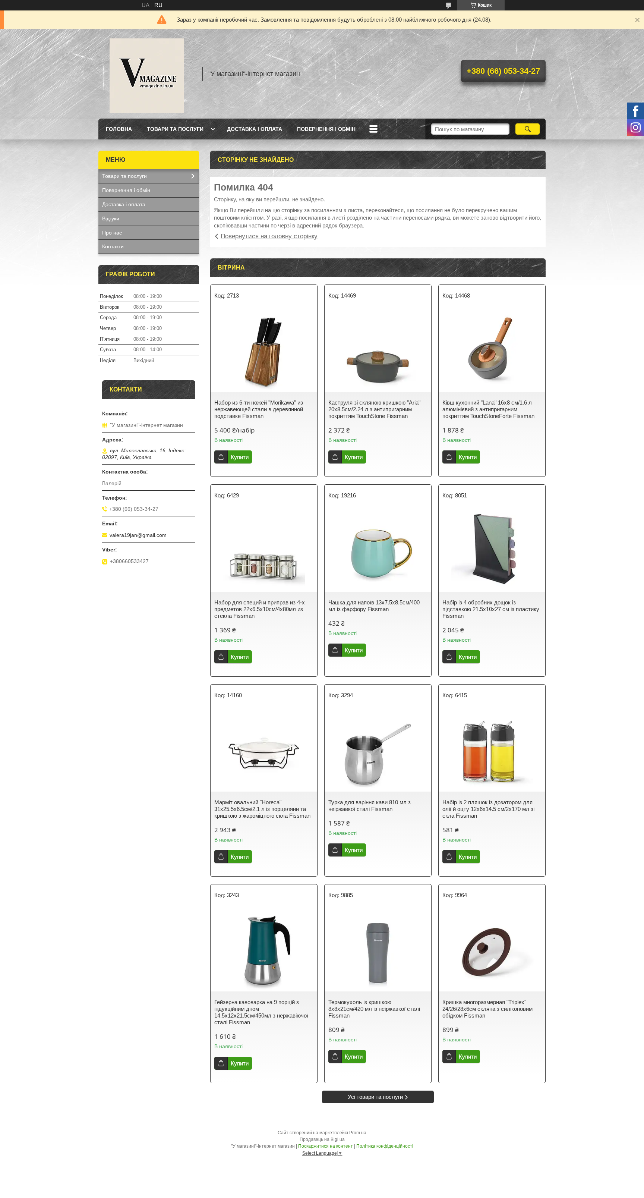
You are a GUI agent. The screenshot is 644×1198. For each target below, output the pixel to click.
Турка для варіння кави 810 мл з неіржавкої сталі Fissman (369, 805)
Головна (119, 129)
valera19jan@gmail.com (138, 535)
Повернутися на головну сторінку (269, 236)
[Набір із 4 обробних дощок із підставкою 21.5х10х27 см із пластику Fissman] (492, 551)
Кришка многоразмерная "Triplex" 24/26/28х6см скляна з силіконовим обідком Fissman (487, 1009)
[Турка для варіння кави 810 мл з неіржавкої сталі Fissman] (377, 751)
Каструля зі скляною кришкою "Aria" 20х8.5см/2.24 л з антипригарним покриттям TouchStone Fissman (374, 409)
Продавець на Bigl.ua (322, 1139)
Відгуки (110, 218)
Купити (240, 457)
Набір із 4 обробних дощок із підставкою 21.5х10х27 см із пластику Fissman (490, 609)
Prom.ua (357, 1132)
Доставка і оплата (254, 129)
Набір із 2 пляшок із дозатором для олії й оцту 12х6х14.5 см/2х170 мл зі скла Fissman (488, 809)
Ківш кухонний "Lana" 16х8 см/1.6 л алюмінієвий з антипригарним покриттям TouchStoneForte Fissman (488, 409)
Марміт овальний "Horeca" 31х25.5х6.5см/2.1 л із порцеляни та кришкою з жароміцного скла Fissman (262, 809)
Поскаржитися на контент (325, 1146)
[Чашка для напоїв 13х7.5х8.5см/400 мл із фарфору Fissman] (377, 551)
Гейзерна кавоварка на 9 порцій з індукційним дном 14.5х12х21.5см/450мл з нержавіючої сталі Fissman (261, 1012)
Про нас (112, 233)
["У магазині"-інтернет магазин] (146, 74)
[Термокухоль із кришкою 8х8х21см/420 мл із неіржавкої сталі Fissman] (377, 950)
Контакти (113, 246)
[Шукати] (527, 129)
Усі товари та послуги (375, 1097)
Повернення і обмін (326, 129)
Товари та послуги (175, 129)
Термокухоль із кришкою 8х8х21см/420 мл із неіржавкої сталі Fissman (374, 1009)
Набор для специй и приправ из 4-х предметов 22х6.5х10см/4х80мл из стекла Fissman (259, 609)
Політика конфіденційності (384, 1146)
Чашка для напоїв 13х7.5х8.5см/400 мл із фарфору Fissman (374, 605)
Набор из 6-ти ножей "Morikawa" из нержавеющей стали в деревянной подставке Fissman (258, 409)
